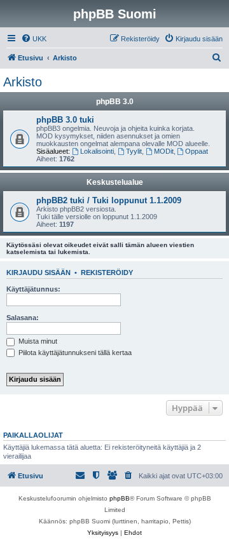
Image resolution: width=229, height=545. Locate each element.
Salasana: (22, 317)
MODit (164, 151)
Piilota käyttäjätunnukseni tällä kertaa (74, 352)
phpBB (119, 498)
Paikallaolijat (33, 435)
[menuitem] (33, 38)
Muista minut (37, 341)
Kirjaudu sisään (38, 272)
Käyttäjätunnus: (33, 289)
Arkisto (22, 82)
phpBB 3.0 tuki (65, 119)
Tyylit (134, 151)
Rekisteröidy (107, 272)
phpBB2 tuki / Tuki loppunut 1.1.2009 (108, 200)
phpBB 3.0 (115, 101)
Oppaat (196, 151)
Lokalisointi (97, 151)
